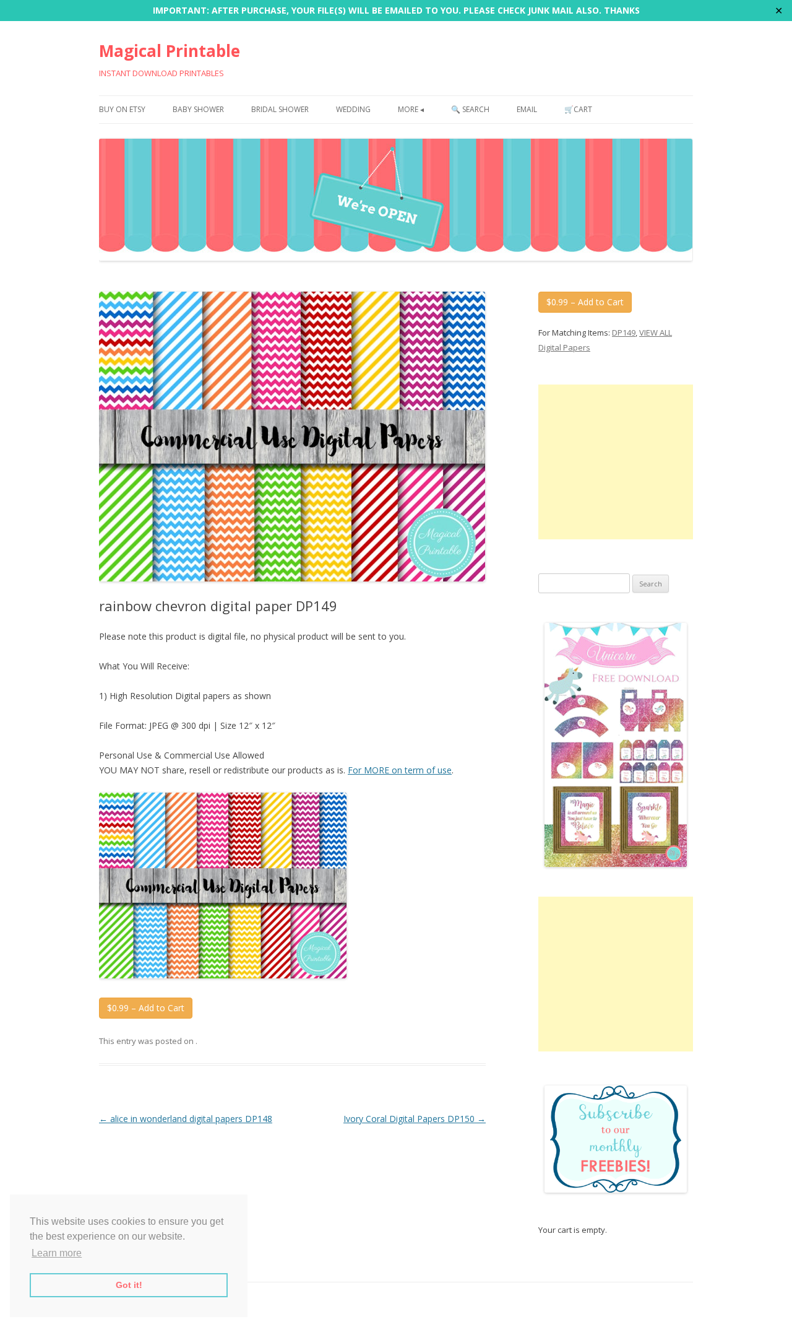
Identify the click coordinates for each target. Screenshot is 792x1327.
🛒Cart (578, 109)
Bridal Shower (280, 109)
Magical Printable (169, 51)
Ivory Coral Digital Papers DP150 (414, 1119)
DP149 (623, 332)
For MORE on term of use (400, 770)
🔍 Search (470, 109)
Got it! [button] (129, 1285)
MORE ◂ (411, 109)
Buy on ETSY (122, 109)
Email (527, 109)
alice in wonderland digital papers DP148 (185, 1119)
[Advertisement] (615, 462)
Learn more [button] (57, 1253)
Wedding (353, 109)
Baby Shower (198, 109)
